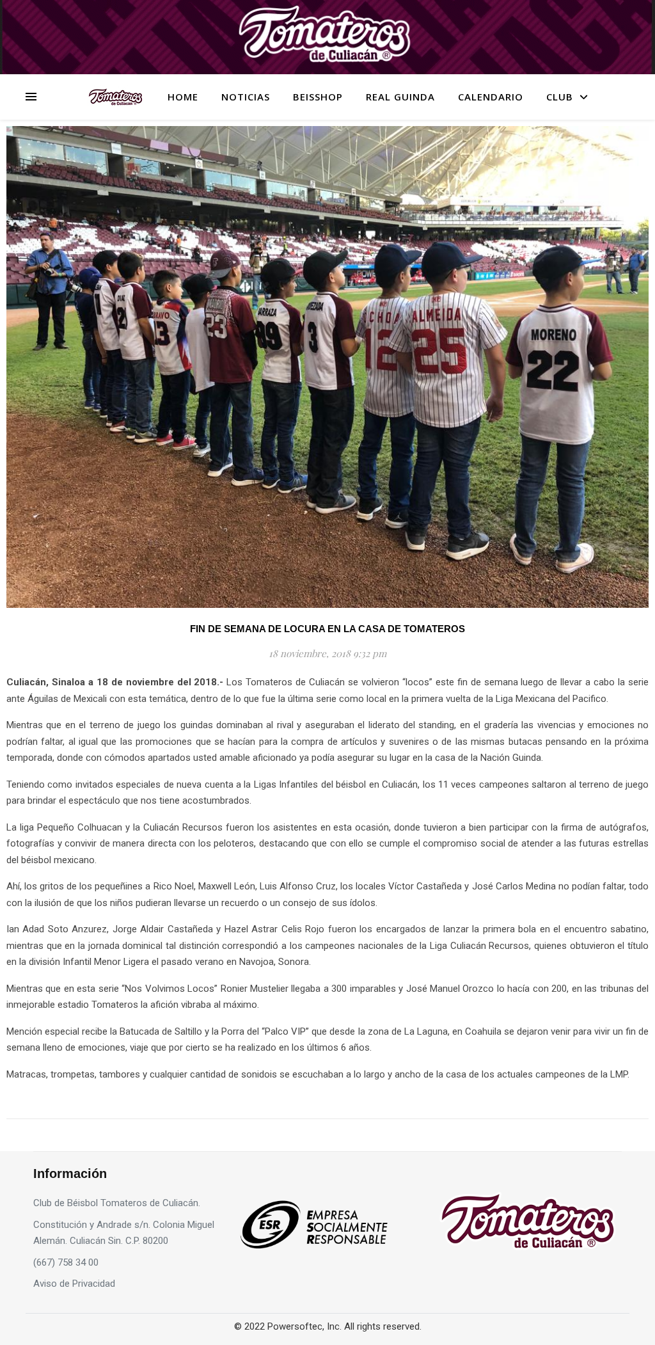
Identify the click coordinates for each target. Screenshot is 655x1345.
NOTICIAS (245, 96)
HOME (183, 96)
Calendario (490, 96)
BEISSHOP (318, 96)
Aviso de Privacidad (74, 1283)
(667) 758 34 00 (66, 1262)
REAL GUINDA (400, 96)
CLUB (559, 96)
